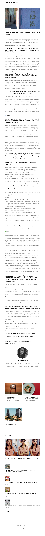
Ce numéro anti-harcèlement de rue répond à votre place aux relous (20, 336)
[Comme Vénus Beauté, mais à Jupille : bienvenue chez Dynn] (22, 447)
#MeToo (6, 341)
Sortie (24, 523)
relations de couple (27, 341)
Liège (22, 341)
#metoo (32, 39)
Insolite (14, 394)
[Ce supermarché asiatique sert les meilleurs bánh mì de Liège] (22, 489)
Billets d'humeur (10, 394)
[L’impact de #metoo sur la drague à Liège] (22, 353)
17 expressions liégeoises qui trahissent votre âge (12, 399)
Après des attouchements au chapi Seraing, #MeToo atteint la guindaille (20, 333)
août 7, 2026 (6, 484)
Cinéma (29, 523)
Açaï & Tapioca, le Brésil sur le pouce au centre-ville (21, 482)
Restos (34, 523)
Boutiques (19, 525)
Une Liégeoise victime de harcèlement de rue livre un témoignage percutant (21, 334)
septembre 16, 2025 (9, 404)
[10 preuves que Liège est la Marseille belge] (13, 414)
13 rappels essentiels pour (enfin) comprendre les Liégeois (22, 505)
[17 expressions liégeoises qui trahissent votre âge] (13, 389)
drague (10, 341)
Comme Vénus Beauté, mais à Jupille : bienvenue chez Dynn (22, 458)
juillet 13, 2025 (26, 404)
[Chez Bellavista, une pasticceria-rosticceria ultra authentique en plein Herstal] (22, 466)
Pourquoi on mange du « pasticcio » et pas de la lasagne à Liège (31, 399)
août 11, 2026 (7, 473)
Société (7, 28)
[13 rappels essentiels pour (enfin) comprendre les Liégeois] (22, 502)
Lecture (26, 525)
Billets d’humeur (18, 523)
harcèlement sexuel (16, 341)
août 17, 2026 (7, 460)
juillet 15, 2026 (7, 507)
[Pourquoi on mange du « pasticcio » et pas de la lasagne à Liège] (31, 389)
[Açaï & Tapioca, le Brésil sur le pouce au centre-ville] (22, 478)
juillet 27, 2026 (7, 496)
